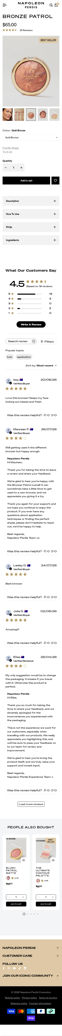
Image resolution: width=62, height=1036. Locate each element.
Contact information (40, 1003)
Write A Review (31, 324)
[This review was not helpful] (52, 415)
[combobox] (41, 365)
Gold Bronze (12, 137)
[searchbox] (18, 341)
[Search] (51, 5)
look (9, 356)
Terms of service (48, 998)
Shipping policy (19, 1003)
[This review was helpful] (45, 415)
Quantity (7, 161)
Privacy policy (29, 998)
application (24, 356)
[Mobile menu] (6, 5)
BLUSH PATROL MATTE (11, 870)
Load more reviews (31, 804)
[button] (55, 180)
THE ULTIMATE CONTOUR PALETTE (43, 872)
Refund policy (12, 998)
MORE (16, 878)
